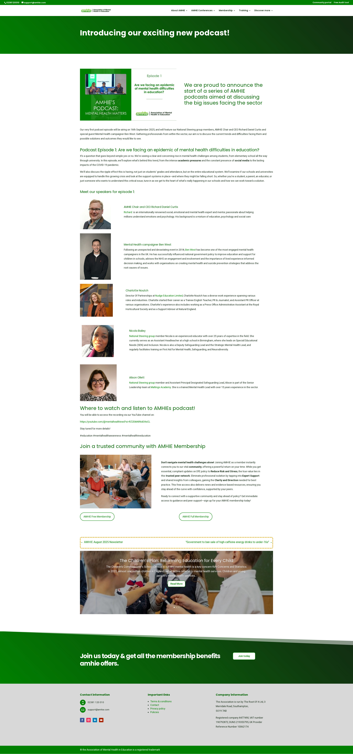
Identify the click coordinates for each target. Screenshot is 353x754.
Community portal (322, 3)
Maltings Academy (161, 387)
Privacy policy (157, 708)
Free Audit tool (341, 3)
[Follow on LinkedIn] (95, 720)
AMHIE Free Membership (97, 516)
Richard (128, 212)
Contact (154, 705)
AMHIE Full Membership (196, 516)
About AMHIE (178, 11)
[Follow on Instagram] (88, 720)
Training (243, 11)
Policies (154, 712)
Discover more (262, 11)
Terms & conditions (161, 701)
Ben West (190, 249)
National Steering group (142, 336)
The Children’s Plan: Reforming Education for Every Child (176, 561)
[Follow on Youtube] (101, 720)
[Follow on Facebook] (82, 720)
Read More (176, 583)
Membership (226, 11)
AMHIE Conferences (201, 11)
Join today (244, 656)
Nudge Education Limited (169, 295)
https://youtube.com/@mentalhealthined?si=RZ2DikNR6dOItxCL (115, 421)
